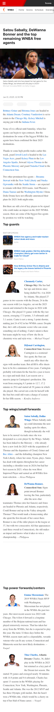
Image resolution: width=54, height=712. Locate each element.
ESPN (16, 3)
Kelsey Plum (27, 158)
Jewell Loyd (21, 154)
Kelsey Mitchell (35, 118)
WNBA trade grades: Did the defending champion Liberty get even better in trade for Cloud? (32, 253)
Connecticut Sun (11, 169)
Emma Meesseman (33, 594)
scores (48, 3)
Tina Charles (31, 654)
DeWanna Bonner (33, 483)
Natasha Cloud (37, 165)
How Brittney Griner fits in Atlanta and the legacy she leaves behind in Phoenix (32, 267)
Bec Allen (8, 454)
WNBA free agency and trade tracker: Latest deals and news (31, 237)
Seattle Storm (28, 184)
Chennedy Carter (33, 281)
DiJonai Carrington (34, 345)
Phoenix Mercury (11, 165)
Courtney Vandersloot (32, 114)
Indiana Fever (28, 121)
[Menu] (4, 3)
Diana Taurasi (9, 191)
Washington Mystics (34, 191)
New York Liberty (27, 180)
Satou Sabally (31, 416)
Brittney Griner (10, 110)
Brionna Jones (29, 110)
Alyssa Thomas (34, 162)
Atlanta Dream (13, 114)
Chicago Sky (21, 118)
